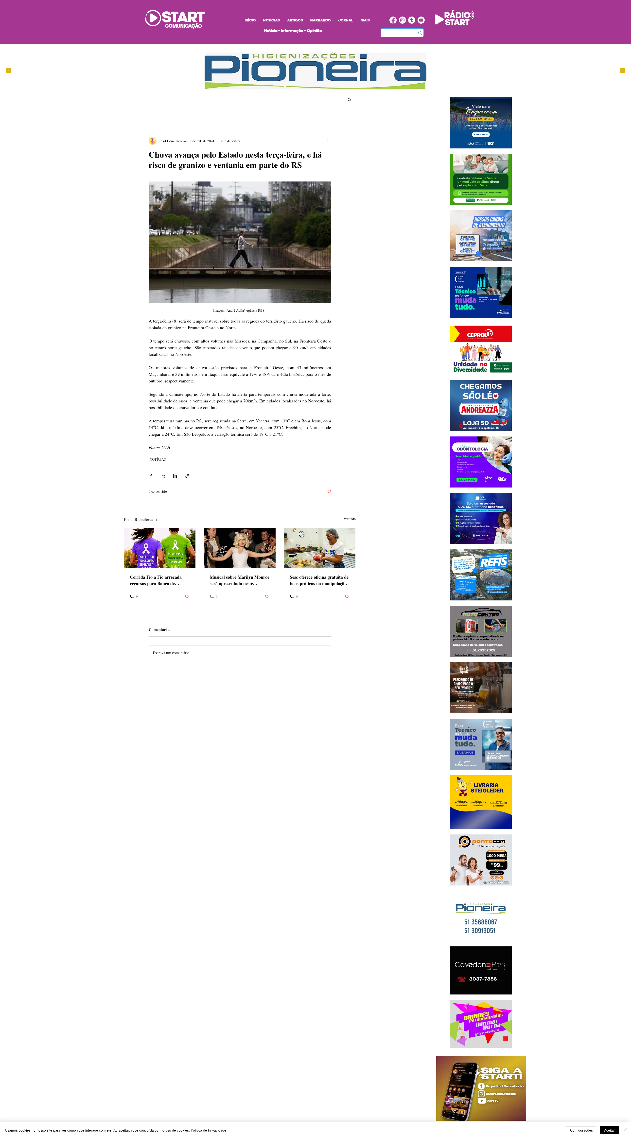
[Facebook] (393, 20)
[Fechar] (625, 1130)
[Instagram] (402, 20)
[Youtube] (421, 20)
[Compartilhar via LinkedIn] (175, 476)
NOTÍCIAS (158, 459)
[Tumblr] (411, 20)
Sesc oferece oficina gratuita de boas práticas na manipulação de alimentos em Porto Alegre (319, 580)
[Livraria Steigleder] (280, 87)
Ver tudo (350, 518)
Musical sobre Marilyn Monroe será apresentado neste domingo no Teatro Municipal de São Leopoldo (239, 580)
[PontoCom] (290, 87)
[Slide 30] (304, 87)
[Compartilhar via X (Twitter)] (163, 476)
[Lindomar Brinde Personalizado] (294, 87)
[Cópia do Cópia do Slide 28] (299, 87)
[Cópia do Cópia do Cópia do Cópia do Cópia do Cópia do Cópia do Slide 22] (313, 87)
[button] (349, 99)
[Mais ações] (328, 141)
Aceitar (609, 1130)
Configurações (581, 1130)
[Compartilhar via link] (187, 476)
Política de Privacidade (208, 1130)
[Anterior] (8, 71)
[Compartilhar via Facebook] (151, 476)
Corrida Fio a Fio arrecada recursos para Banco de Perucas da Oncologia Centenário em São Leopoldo (157, 580)
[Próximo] (622, 71)
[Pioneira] (285, 87)
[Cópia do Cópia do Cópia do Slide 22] (308, 87)
